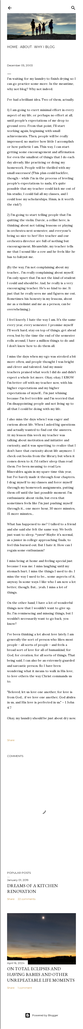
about (26, 47)
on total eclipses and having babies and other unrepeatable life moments (41, 974)
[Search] (73, 7)
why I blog (44, 47)
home (12, 47)
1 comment (25, 987)
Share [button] (10, 740)
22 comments (26, 899)
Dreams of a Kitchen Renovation (32, 888)
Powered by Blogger (45, 1015)
